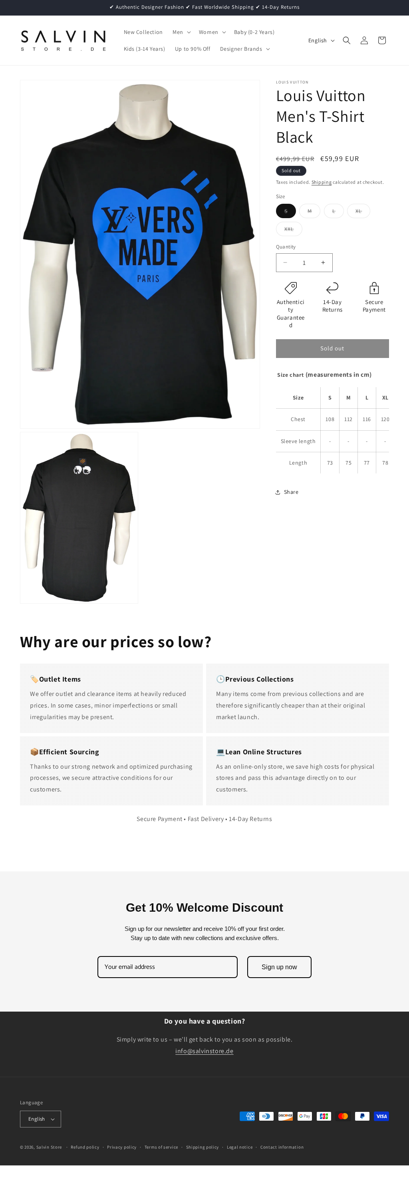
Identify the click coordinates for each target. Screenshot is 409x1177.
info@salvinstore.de (204, 1051)
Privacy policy (122, 1147)
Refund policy (85, 1147)
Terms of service (161, 1147)
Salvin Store (49, 1147)
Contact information (282, 1147)
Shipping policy (202, 1147)
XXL (293, 230)
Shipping (322, 182)
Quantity (286, 246)
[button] (181, 32)
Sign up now (279, 967)
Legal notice (239, 1147)
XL (362, 212)
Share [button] (291, 491)
